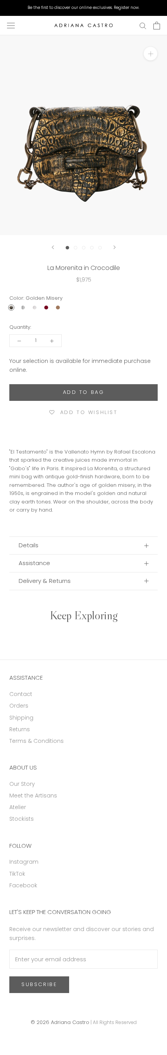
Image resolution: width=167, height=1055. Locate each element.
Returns (19, 729)
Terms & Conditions (36, 740)
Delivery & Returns (45, 581)
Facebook (23, 885)
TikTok (17, 873)
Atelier (17, 807)
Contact (20, 694)
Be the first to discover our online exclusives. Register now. (83, 7)
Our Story (22, 783)
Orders (18, 705)
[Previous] (53, 247)
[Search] (142, 25)
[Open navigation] (11, 25)
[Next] (114, 247)
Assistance (34, 563)
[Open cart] (156, 25)
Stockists (21, 818)
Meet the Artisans (33, 795)
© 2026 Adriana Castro (60, 1022)
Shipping (21, 717)
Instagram (23, 861)
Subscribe (39, 984)
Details (28, 545)
